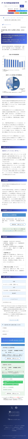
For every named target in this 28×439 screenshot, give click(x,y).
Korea (16, 8)
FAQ (14, 428)
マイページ (11, 13)
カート (17, 13)
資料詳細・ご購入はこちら (18, 224)
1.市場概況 (4, 328)
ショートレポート (9, 230)
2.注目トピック (5, 331)
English (11, 8)
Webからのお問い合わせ (15, 419)
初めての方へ (12, 10)
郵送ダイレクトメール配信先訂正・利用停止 (14, 427)
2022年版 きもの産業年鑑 (9, 215)
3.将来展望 (4, 334)
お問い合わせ (23, 13)
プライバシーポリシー (9, 425)
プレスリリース (20, 17)
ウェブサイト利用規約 (20, 425)
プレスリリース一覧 (13, 320)
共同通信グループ (20, 428)
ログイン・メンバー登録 (22, 10)
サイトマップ (23, 8)
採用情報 (14, 430)
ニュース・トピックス (10, 17)
